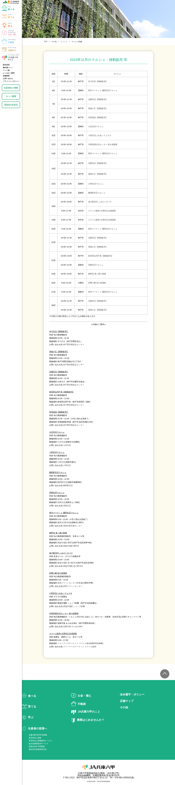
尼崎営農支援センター (72, 526)
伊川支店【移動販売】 (97, 81)
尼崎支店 (61, 502)
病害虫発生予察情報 (37, 746)
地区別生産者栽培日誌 (37, 749)
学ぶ (11, 25)
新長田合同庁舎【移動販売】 (100, 256)
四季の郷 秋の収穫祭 (97, 283)
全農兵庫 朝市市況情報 (38, 735)
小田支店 (61, 462)
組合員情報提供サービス (38, 744)
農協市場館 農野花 (65, 543)
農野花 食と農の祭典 (97, 274)
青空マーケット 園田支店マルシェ (102, 90)
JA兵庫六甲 (11, 2)
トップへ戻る (165, 674)
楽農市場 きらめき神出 (73, 626)
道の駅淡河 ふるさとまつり (100, 202)
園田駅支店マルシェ (96, 193)
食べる (11, 8)
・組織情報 (5, 76)
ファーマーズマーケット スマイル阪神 (74, 643)
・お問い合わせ (7, 78)
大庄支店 (61, 442)
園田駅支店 (62, 482)
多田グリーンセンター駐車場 (69, 583)
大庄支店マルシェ (95, 126)
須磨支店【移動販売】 (97, 99)
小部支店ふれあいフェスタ (99, 135)
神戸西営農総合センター (73, 344)
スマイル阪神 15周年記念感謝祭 (102, 211)
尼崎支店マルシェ (95, 265)
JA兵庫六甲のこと (11, 57)
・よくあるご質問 (7, 73)
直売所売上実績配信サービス (40, 741)
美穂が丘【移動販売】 (97, 108)
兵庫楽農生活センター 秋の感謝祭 (102, 144)
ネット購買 (11, 96)
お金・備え (11, 33)
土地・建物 (11, 41)
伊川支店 (61, 341)
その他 (54, 41)
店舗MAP (11, 49)
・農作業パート (7, 68)
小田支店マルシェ (95, 184)
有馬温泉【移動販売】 (97, 117)
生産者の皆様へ (37, 728)
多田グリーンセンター (72, 586)
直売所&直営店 (11, 105)
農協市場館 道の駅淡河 (67, 563)
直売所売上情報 (35, 738)
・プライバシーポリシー (10, 81)
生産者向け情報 (11, 88)
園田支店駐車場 (64, 522)
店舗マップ (127, 700)
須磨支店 (61, 382)
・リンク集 (5, 70)
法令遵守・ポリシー (132, 694)
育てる (11, 16)
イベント (64, 41)
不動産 (82, 703)
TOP (45, 41)
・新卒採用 (5, 65)
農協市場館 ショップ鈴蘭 (74, 606)
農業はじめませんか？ (90, 719)
